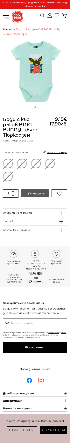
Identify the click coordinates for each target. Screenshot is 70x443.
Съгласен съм (53, 430)
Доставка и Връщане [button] (17, 229)
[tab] (35, 213)
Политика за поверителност (28, 337)
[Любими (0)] (57, 17)
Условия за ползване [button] (18, 393)
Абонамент (35, 347)
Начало (8, 29)
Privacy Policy (53, 333)
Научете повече (22, 430)
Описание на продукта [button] (17, 212)
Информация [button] (12, 401)
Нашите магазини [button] (17, 408)
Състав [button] (8, 221)
